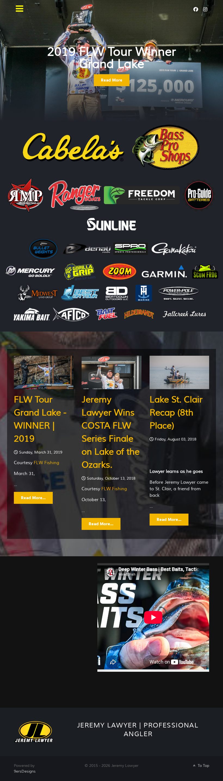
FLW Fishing (46, 463)
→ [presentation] (205, 52)
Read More (111, 80)
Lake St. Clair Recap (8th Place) (176, 412)
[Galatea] (33, 731)
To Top (203, 765)
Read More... (33, 498)
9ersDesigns (25, 771)
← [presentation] (18, 52)
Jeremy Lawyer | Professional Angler (138, 729)
